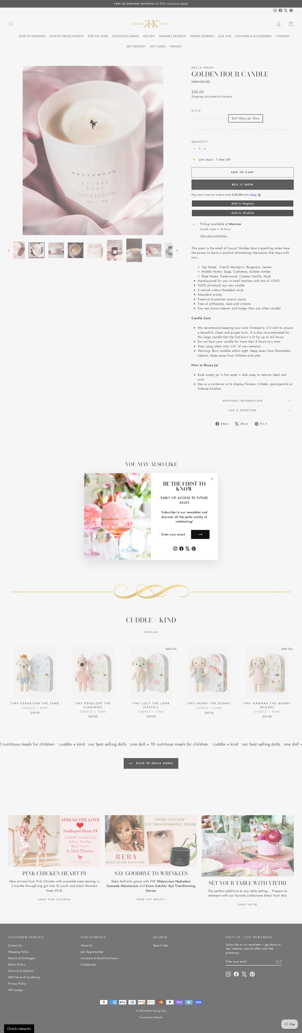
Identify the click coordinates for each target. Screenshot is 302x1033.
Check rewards (19, 1028)
